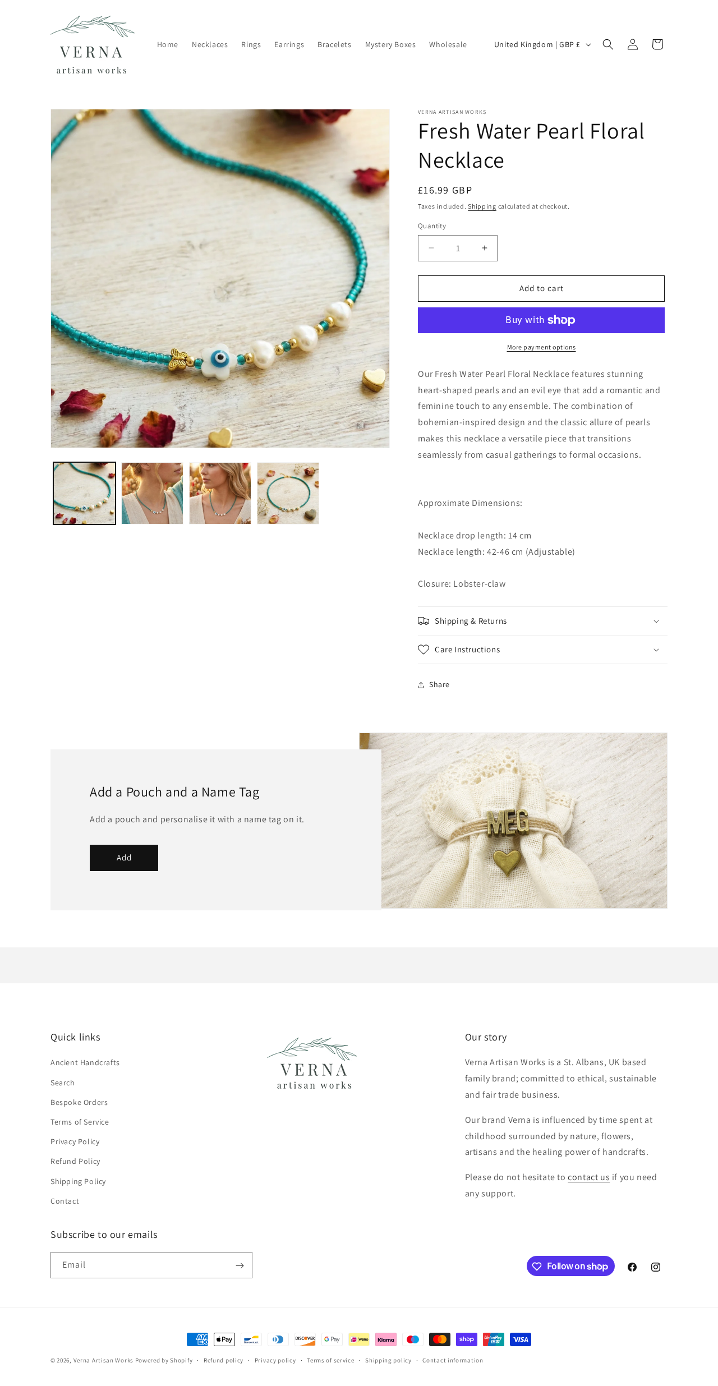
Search (62, 1083)
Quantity (432, 226)
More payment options (541, 347)
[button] (608, 44)
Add (124, 858)
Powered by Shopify (164, 1360)
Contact (64, 1201)
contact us (589, 1178)
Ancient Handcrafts (85, 1063)
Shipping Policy (78, 1181)
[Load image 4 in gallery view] (288, 493)
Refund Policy (75, 1162)
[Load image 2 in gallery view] (152, 493)
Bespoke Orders (79, 1102)
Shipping (482, 206)
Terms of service (330, 1360)
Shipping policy (388, 1360)
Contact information (452, 1360)
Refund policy (223, 1360)
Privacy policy (275, 1360)
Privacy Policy (74, 1141)
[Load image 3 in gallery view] (220, 493)
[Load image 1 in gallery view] (84, 493)
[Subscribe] (239, 1266)
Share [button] (439, 684)
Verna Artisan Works (103, 1360)
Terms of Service (79, 1122)
